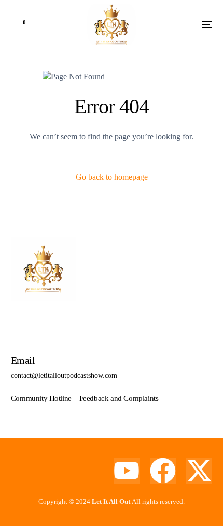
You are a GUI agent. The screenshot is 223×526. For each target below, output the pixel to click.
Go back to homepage (112, 176)
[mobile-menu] (191, 24)
